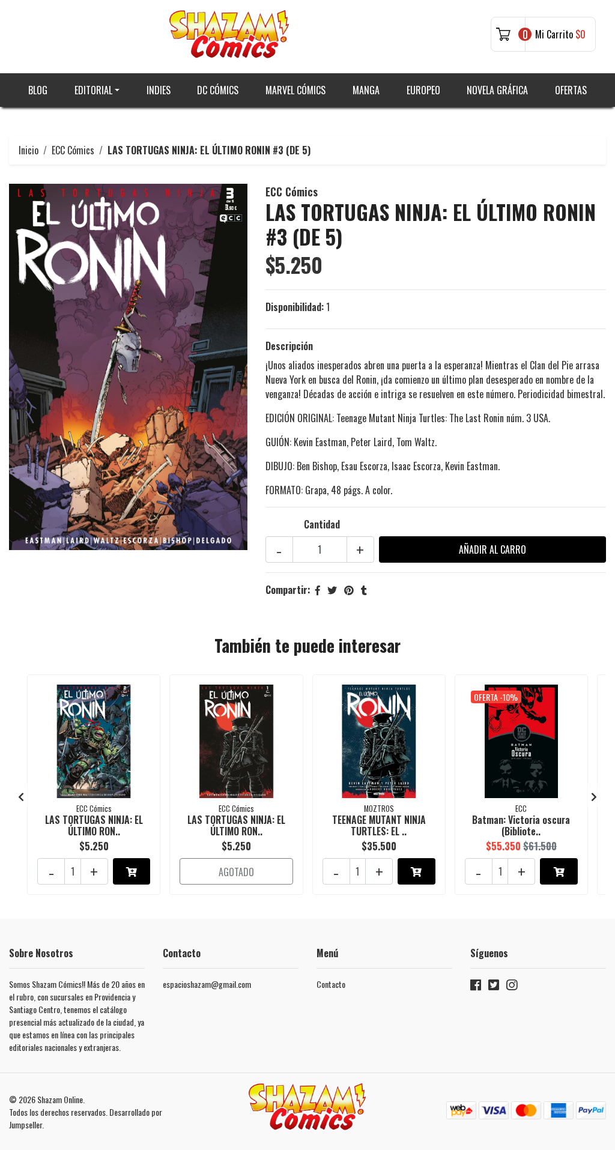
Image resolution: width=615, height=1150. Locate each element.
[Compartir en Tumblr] (364, 590)
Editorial (93, 90)
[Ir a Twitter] (493, 987)
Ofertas (571, 90)
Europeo (423, 90)
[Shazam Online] (229, 34)
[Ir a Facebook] (475, 987)
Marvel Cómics (295, 90)
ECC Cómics (73, 150)
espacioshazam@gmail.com (207, 984)
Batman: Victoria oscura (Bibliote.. (521, 825)
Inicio (28, 150)
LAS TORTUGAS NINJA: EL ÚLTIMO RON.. (94, 825)
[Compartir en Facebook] (317, 590)
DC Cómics (217, 90)
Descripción (289, 346)
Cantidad (322, 524)
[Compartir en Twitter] (332, 590)
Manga (366, 90)
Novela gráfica (497, 90)
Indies (159, 90)
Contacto (331, 984)
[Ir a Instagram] (511, 987)
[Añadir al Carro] (132, 871)
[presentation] (21, 796)
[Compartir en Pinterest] (349, 590)
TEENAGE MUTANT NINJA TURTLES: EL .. (379, 825)
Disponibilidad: (294, 307)
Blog (37, 90)
